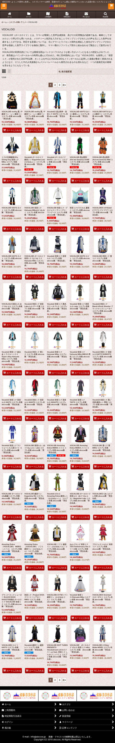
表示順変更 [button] (66, 71)
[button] (4, 6)
